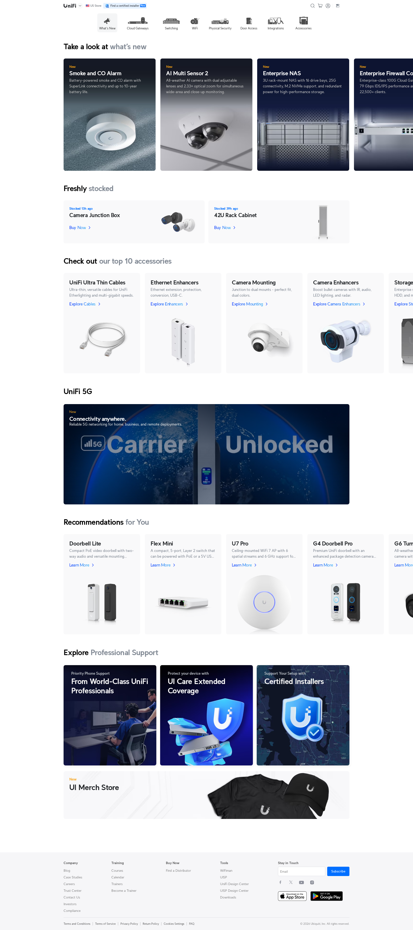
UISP (223, 877)
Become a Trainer (123, 891)
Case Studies (73, 877)
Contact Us (72, 897)
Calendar (117, 877)
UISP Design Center (234, 891)
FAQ (191, 923)
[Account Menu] (328, 6)
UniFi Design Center (234, 884)
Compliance (72, 911)
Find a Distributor (178, 870)
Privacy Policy (129, 923)
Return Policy (151, 923)
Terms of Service (105, 923)
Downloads (228, 897)
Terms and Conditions (77, 923)
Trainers (117, 884)
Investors (70, 904)
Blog (67, 870)
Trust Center (73, 891)
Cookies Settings (174, 923)
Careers (69, 884)
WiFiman (226, 870)
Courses (117, 870)
